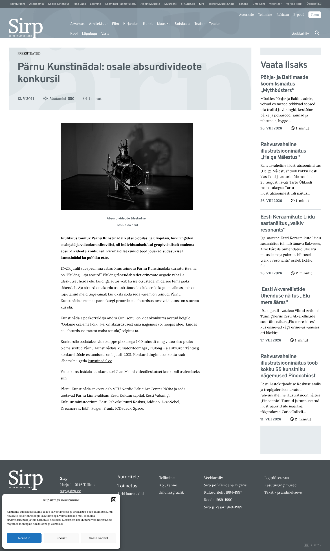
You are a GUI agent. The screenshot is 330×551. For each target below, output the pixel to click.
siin (64, 378)
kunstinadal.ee (100, 361)
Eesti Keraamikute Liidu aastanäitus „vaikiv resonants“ (287, 223)
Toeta (315, 15)
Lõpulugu (89, 34)
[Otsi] (317, 33)
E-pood (298, 15)
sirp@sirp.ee (70, 491)
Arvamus (77, 24)
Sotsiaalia (182, 24)
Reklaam (283, 15)
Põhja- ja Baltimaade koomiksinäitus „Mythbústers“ (284, 84)
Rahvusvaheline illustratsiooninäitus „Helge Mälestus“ (283, 151)
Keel (74, 34)
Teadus (214, 24)
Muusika (163, 24)
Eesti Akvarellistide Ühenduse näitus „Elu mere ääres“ (285, 296)
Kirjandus (131, 24)
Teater (199, 24)
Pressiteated (29, 53)
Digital (313, 545)
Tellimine (265, 15)
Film (115, 24)
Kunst (148, 24)
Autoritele (246, 15)
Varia (105, 34)
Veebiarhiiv (300, 34)
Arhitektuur (98, 24)
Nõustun (24, 538)
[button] (113, 500)
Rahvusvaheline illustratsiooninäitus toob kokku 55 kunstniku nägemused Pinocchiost (289, 366)
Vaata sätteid (98, 538)
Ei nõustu (61, 538)
